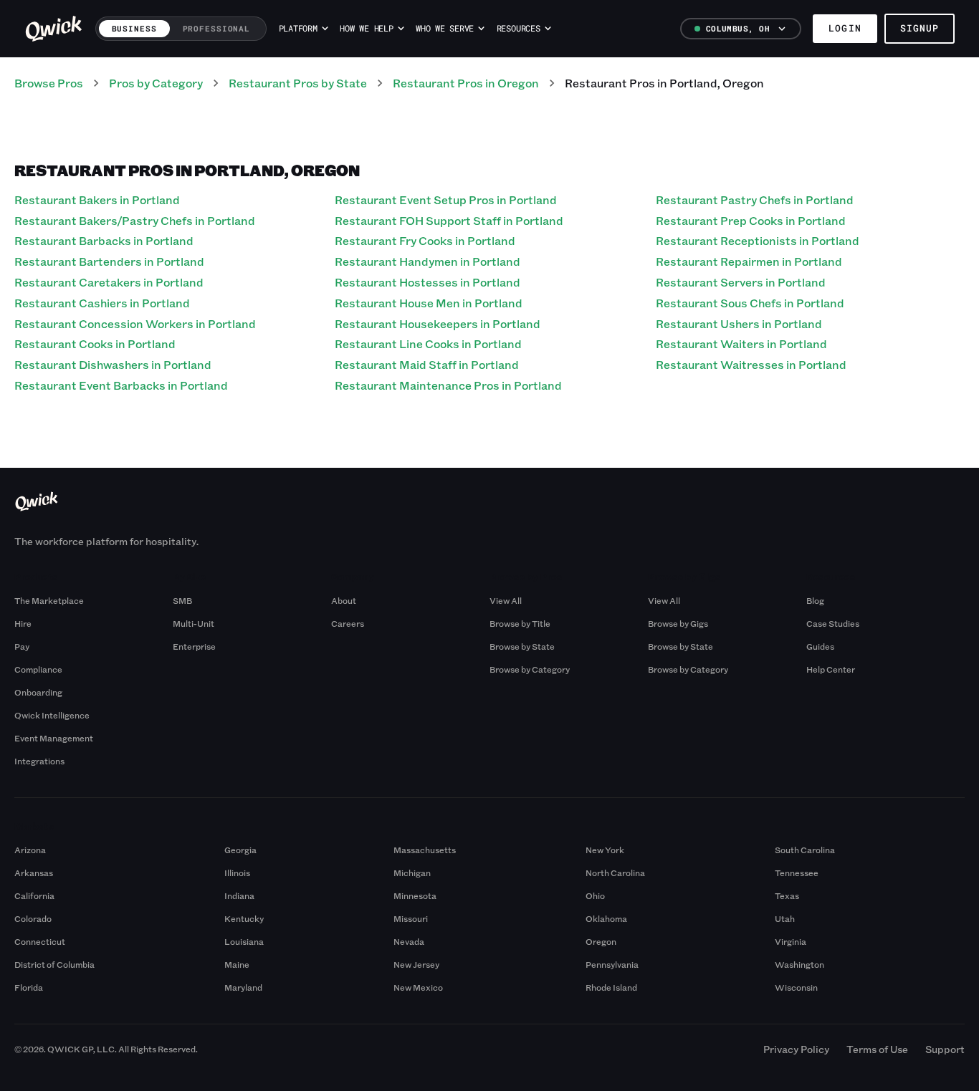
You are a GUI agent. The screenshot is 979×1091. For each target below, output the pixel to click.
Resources (518, 28)
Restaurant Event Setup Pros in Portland (446, 199)
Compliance (38, 669)
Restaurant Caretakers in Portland (109, 281)
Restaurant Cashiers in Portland (102, 302)
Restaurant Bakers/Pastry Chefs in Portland (134, 220)
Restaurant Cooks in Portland (95, 343)
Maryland (243, 987)
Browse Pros (48, 82)
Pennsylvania (612, 964)
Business (134, 28)
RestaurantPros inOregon (466, 82)
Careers (347, 623)
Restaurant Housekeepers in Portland (437, 323)
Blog (815, 600)
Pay (21, 646)
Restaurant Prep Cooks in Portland (751, 220)
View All (506, 600)
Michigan (412, 872)
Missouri (410, 918)
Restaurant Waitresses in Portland (751, 364)
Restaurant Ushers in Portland (739, 323)
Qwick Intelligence (52, 715)
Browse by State (522, 646)
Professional (217, 28)
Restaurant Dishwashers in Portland (112, 364)
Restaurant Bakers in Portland (97, 199)
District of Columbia (54, 964)
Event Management (53, 738)
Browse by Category (530, 669)
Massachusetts (424, 849)
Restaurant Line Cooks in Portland (428, 343)
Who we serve (445, 28)
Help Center (830, 669)
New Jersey (416, 964)
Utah (785, 918)
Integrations (39, 760)
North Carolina (615, 872)
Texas (787, 895)
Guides (820, 646)
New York (605, 849)
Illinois (237, 872)
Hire (23, 623)
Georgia (240, 849)
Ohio (595, 895)
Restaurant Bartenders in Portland (109, 261)
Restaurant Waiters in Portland (741, 343)
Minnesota (414, 895)
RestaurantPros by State (298, 82)
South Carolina (805, 849)
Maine (236, 964)
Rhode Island (611, 987)
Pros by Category (156, 82)
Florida (28, 987)
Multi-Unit (193, 623)
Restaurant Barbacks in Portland (104, 240)
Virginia (790, 941)
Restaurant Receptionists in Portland (757, 240)
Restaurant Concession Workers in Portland (135, 323)
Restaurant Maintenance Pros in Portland (448, 385)
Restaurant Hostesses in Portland (427, 281)
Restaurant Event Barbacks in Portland (121, 385)
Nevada (408, 941)
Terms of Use (877, 1049)
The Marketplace (49, 600)
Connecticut (39, 941)
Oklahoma (606, 918)
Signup (919, 27)
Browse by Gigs (678, 623)
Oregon (601, 941)
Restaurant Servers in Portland (741, 281)
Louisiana (244, 941)
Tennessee (796, 872)
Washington (799, 964)
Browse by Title (520, 623)
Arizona (30, 849)
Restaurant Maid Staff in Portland (427, 364)
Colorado (33, 918)
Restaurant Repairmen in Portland (749, 261)
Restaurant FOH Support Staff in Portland (449, 220)
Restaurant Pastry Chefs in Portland (755, 199)
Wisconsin (796, 987)
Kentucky (244, 918)
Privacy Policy (796, 1049)
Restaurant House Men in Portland (428, 302)
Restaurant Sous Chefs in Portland (750, 302)
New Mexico (418, 987)
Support (945, 1049)
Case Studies (832, 623)
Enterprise (194, 646)
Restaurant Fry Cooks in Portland (425, 240)
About (343, 600)
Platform (298, 28)
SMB (182, 600)
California (34, 895)
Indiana (239, 895)
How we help (366, 28)
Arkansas (33, 872)
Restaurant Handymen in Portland (427, 261)
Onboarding (38, 692)
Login (844, 27)
